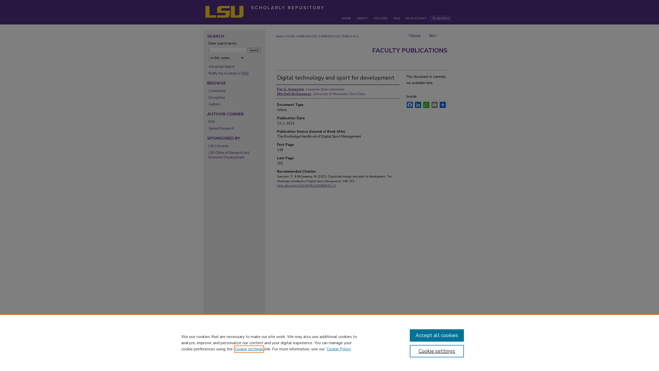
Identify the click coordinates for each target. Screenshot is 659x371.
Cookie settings (249, 349)
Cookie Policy (339, 349)
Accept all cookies (436, 335)
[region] (329, 342)
